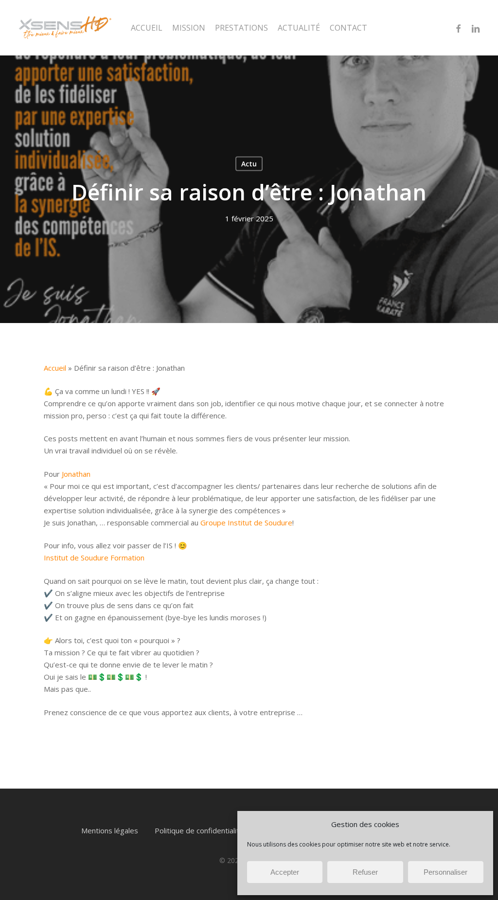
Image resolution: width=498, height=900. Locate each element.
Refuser (365, 872)
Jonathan (76, 474)
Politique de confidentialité (199, 830)
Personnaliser (445, 872)
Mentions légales (109, 830)
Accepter (284, 872)
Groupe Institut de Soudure (246, 522)
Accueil (55, 368)
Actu (249, 163)
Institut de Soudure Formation (94, 557)
